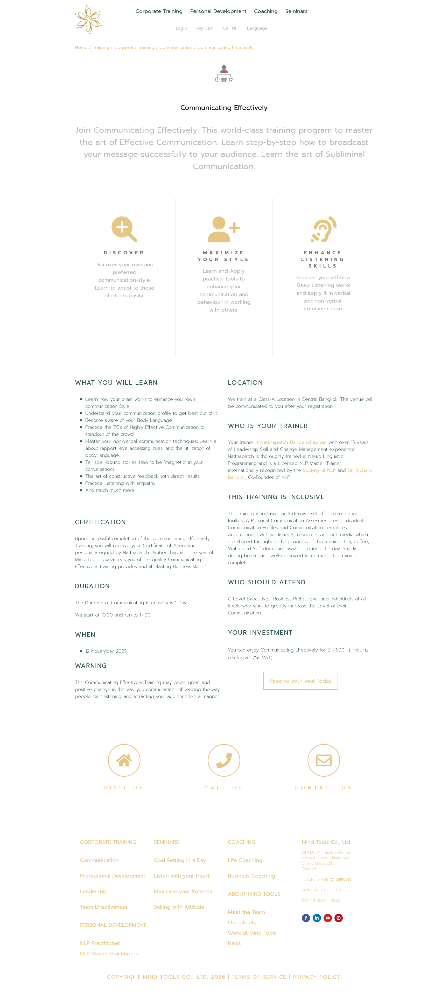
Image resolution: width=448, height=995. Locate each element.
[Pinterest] (338, 918)
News (234, 943)
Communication (175, 47)
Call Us (230, 28)
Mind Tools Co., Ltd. (326, 842)
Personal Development (218, 11)
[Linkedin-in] (317, 918)
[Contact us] (323, 760)
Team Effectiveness (104, 907)
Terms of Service (259, 977)
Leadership (94, 891)
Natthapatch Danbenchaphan (293, 442)
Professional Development (112, 876)
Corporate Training (159, 11)
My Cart (205, 28)
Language (257, 28)
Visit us (124, 787)
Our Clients (242, 922)
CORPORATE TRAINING (108, 842)
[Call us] (224, 760)
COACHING (241, 842)
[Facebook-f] (306, 918)
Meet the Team (246, 912)
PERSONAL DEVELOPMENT (113, 925)
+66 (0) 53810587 (337, 879)
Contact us (324, 787)
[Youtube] (328, 918)
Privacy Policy (317, 977)
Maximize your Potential (184, 891)
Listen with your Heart (181, 876)
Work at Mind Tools (252, 933)
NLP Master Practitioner (109, 953)
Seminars (296, 11)
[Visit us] (124, 760)
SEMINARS (166, 842)
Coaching (266, 11)
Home (81, 47)
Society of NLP (319, 470)
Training (101, 47)
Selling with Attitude (179, 907)
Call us (224, 787)
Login (181, 28)
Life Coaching (245, 860)
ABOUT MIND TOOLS (254, 894)
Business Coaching (251, 876)
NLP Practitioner (100, 943)
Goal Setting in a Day (180, 860)
